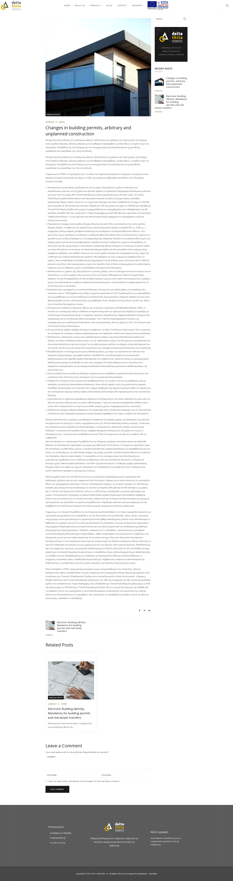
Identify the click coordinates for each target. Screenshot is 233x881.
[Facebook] (139, 610)
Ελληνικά (137, 5)
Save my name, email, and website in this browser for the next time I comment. (84, 781)
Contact (122, 5)
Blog (109, 5)
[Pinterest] (144, 610)
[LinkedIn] (149, 610)
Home (67, 5)
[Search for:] (171, 18)
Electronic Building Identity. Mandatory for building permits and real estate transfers (69, 713)
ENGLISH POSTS (53, 114)
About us (80, 5)
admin (62, 122)
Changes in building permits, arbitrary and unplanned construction (176, 82)
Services (95, 5)
